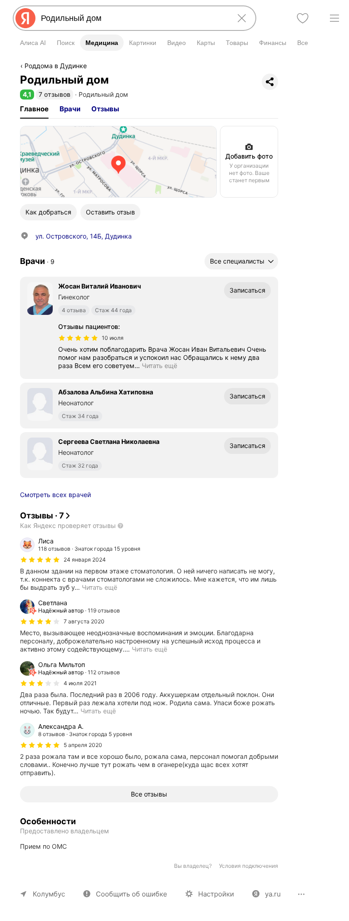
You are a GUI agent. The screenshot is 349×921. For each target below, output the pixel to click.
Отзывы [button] (105, 109)
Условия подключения (248, 865)
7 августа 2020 (84, 621)
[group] (149, 564)
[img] (78, 338)
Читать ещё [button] (159, 365)
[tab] (34, 109)
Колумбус (49, 894)
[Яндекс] (25, 18)
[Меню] (334, 18)
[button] (27, 94)
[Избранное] (303, 18)
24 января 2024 (85, 559)
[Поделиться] (270, 82)
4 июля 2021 (80, 683)
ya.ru (273, 894)
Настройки (216, 894)
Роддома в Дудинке (56, 66)
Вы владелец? (193, 865)
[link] (118, 161)
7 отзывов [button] (54, 94)
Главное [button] (34, 109)
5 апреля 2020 (83, 745)
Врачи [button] (70, 109)
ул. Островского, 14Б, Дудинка (83, 236)
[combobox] (132, 18)
